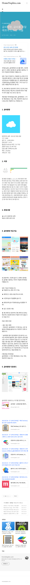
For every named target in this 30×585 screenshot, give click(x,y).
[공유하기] (8, 496)
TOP (27, 582)
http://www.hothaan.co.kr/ (11, 56)
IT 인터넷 (6, 503)
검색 (23, 3)
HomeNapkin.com (11, 3)
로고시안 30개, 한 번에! (11, 47)
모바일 (11, 503)
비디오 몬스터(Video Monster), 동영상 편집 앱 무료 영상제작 (11, 510)
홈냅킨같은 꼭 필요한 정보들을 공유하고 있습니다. (12, 559)
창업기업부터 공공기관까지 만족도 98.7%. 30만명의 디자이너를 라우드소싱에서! (15, 50)
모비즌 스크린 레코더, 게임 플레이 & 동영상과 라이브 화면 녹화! (12, 506)
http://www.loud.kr (9, 45)
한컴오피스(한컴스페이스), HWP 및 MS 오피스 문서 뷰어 (11, 514)
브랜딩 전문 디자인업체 (10, 59)
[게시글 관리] (10, 496)
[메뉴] (27, 3)
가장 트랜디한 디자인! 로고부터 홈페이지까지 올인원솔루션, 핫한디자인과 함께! (10, 62)
